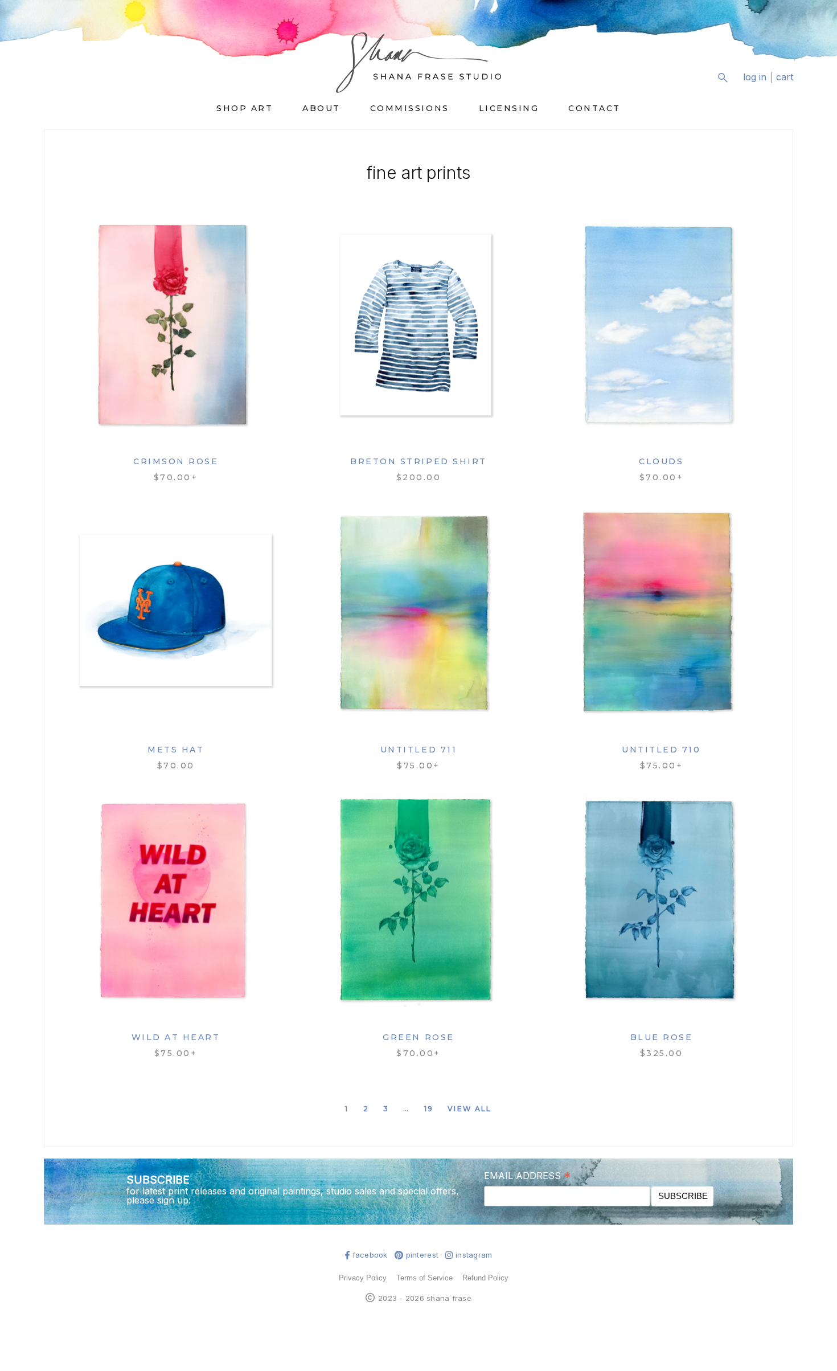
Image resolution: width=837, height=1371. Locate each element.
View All (469, 1108)
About (321, 108)
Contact (594, 108)
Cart (784, 77)
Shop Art (244, 108)
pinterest (422, 1255)
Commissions (409, 108)
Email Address (527, 1175)
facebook (370, 1255)
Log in (754, 77)
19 (428, 1108)
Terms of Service (424, 1278)
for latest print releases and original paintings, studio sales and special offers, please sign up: (292, 1195)
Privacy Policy (363, 1278)
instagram (474, 1255)
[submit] (786, 86)
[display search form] (722, 77)
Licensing (509, 108)
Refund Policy (485, 1278)
